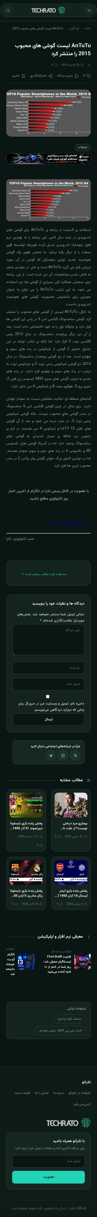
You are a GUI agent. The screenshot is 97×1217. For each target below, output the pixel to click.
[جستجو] (8, 10)
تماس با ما (42, 1093)
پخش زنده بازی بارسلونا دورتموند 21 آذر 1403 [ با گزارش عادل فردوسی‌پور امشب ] (26, 831)
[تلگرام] (50, 755)
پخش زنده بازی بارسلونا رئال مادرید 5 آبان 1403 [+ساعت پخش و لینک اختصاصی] (26, 898)
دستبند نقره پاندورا (70, 1018)
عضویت (48, 1177)
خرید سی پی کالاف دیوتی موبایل (60, 1030)
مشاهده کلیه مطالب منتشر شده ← (44, 574)
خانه (88, 28)
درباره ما (58, 1093)
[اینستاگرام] (63, 755)
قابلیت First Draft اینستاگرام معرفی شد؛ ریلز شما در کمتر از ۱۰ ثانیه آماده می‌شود (57, 964)
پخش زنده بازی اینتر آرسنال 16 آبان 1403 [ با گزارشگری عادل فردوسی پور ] (71, 898)
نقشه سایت (22, 1093)
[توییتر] (75, 755)
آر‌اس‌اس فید (82, 1104)
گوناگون (74, 28)
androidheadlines (66, 524)
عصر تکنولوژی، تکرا (20, 539)
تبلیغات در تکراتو (80, 1093)
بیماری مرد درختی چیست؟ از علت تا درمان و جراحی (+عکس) (75, 831)
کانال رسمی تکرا (57, 491)
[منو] (89, 10)
